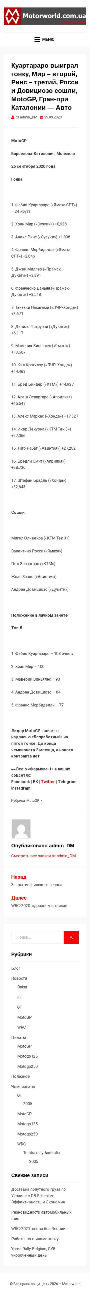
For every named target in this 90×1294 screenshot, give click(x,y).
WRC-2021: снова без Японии (38, 1228)
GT (19, 1007)
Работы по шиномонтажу (35, 1239)
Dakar (22, 987)
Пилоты (18, 1037)
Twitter (48, 781)
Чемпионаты (23, 1086)
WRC (21, 1027)
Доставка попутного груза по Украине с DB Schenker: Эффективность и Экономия (38, 1195)
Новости (19, 978)
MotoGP (32, 801)
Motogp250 (27, 1066)
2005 (27, 1103)
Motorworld (71, 1284)
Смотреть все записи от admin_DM (43, 856)
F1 (19, 997)
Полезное (20, 1076)
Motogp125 (27, 1056)
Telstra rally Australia (41, 1152)
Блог (15, 968)
